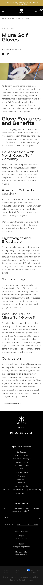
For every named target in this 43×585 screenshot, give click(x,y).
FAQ (21, 469)
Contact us (21, 452)
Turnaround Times (21, 466)
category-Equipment (11, 403)
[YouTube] (26, 433)
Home (4, 18)
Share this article (11, 50)
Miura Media (21, 479)
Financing (21, 476)
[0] (39, 10)
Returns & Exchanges (22, 459)
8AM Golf (28, 577)
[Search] (36, 10)
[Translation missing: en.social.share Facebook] (3, 53)
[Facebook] (11, 433)
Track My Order (21, 455)
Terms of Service (18, 571)
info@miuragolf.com (21, 547)
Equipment (11, 18)
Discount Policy (21, 462)
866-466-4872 (21, 539)
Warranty (21, 483)
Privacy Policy (6, 571)
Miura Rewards (21, 486)
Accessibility (21, 493)
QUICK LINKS (20, 446)
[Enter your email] (38, 518)
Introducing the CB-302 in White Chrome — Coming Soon (21, 3)
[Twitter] (16, 433)
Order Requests (21, 472)
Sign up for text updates (27, 524)
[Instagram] (21, 433)
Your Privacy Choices (35, 571)
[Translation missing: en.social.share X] (8, 53)
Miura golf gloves (10, 102)
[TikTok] (31, 433)
